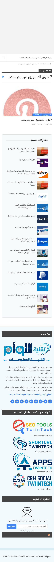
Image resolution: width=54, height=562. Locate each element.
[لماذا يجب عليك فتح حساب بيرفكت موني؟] (42, 185)
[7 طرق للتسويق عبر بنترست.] (27, 101)
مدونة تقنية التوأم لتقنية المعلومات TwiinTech (36, 58)
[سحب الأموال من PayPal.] (42, 230)
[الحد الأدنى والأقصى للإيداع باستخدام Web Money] (42, 208)
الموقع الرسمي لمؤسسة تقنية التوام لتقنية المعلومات (30, 394)
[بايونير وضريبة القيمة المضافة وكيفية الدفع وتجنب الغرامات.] (42, 174)
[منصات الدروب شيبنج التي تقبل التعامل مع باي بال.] (42, 242)
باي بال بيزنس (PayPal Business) (22, 194)
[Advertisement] (27, 27)
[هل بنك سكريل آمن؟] (42, 163)
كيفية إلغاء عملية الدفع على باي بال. (21, 272)
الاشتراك (11, 526)
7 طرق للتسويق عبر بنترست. (36, 119)
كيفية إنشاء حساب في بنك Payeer (21, 216)
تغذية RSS (41, 534)
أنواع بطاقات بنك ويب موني (24, 284)
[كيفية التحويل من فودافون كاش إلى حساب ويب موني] (42, 264)
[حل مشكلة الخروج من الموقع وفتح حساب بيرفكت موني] (42, 151)
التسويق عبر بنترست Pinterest (41, 115)
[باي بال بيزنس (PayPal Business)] (42, 196)
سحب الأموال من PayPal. (25, 227)
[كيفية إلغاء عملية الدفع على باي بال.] (42, 275)
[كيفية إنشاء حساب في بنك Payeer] (42, 219)
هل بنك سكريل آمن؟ (27, 160)
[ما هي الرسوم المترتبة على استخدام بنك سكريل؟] (42, 298)
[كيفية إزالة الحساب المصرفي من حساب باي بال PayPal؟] (42, 253)
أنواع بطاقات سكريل (27, 306)
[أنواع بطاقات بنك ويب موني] (42, 287)
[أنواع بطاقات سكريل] (42, 309)
